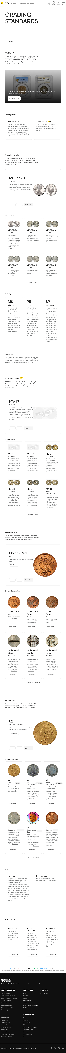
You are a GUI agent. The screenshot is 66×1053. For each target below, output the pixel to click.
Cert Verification (5, 993)
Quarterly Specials (6, 1000)
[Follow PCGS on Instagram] (59, 1048)
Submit (49, 4)
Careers (25, 998)
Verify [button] (53, 4)
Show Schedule (5, 1003)
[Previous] (12, 204)
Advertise (25, 995)
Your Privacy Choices (29, 1005)
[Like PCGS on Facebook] (51, 1048)
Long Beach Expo (28, 1034)
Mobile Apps (4, 1029)
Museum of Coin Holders (8, 1034)
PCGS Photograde (6, 1027)
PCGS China (26, 1022)
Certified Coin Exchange (30, 1027)
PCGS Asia (26, 1020)
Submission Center (6, 1005)
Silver (26, 968)
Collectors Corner (28, 1029)
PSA (24, 1036)
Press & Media (27, 1000)
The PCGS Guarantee (7, 1007)
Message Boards (5, 1032)
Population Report (6, 1022)
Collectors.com (27, 1018)
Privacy (25, 1003)
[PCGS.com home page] (5, 3)
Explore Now (14, 954)
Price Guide (22, 3)
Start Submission (14, 98)
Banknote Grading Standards (9, 998)
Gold (10, 968)
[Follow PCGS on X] (55, 1048)
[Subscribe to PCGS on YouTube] (63, 1048)
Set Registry (31, 3)
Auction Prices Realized (7, 1025)
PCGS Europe (27, 1025)
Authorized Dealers (6, 1036)
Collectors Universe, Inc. (21, 1048)
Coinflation (26, 1032)
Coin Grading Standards (8, 995)
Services (14, 3)
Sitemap (25, 1007)
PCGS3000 (43, 968)
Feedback (4, 1010)
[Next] (19, 204)
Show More (11, 248)
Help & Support (44, 993)
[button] (63, 3)
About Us (25, 993)
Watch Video (13, 565)
